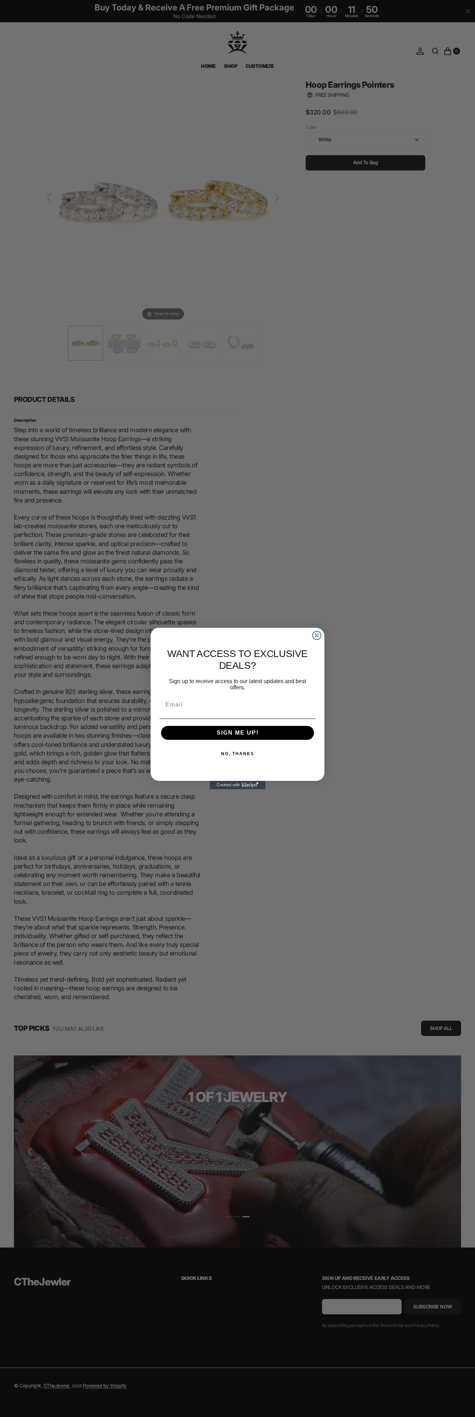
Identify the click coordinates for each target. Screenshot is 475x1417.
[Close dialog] (317, 635)
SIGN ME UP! (238, 733)
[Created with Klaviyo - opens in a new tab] (237, 785)
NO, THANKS (237, 753)
